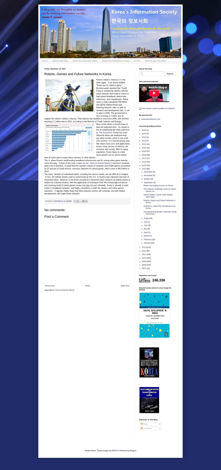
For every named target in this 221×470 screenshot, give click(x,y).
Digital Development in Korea (116, 61)
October (147, 179)
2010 (144, 258)
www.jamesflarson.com (150, 119)
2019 (144, 151)
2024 (144, 134)
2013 (144, 247)
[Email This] (74, 201)
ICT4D (137, 61)
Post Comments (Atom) (64, 290)
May (146, 229)
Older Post (125, 286)
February (148, 239)
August (147, 218)
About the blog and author (85, 61)
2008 (144, 265)
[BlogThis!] (77, 201)
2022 (144, 141)
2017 (144, 158)
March (146, 236)
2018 (144, 155)
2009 (144, 261)
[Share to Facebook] (83, 201)
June (146, 225)
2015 (144, 165)
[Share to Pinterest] (86, 201)
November (148, 175)
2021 (144, 144)
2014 (144, 169)
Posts (145, 424)
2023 (144, 137)
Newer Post (50, 286)
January (147, 243)
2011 (144, 254)
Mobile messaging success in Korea (158, 186)
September (148, 183)
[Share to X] (80, 201)
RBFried (115, 451)
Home (45, 61)
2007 (144, 268)
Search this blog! (60, 61)
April (146, 232)
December (148, 172)
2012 (144, 251)
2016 (144, 162)
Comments (147, 428)
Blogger (133, 451)
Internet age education (155, 61)
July (146, 222)
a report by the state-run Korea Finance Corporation (99, 163)
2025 (144, 130)
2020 (144, 148)
